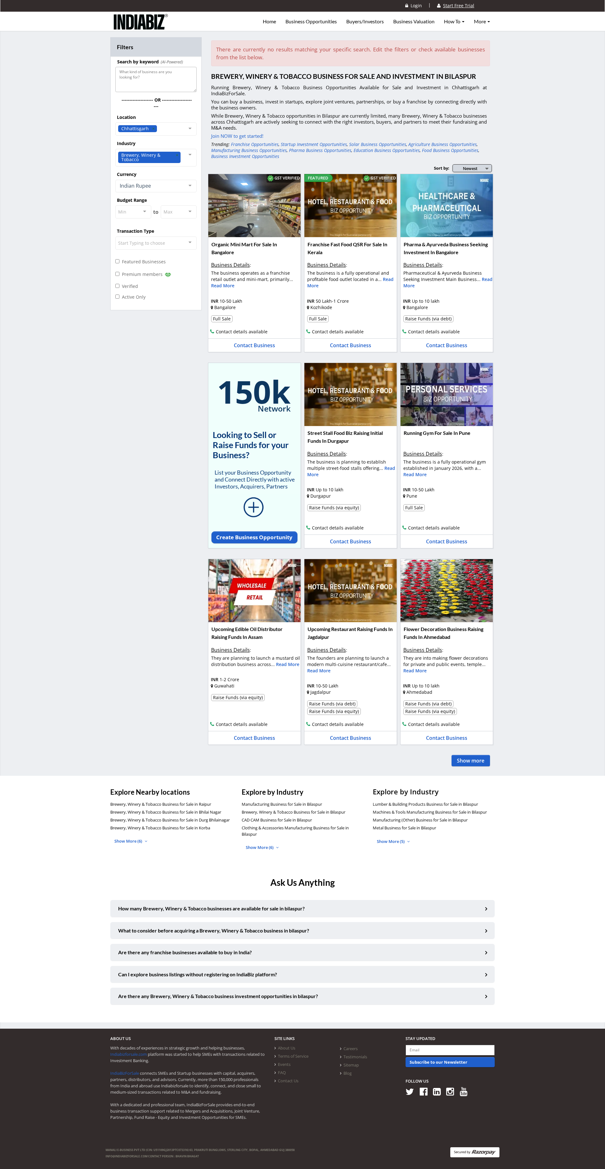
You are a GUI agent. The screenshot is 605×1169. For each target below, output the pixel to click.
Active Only (132, 297)
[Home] (141, 26)
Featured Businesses (142, 262)
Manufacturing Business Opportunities (249, 150)
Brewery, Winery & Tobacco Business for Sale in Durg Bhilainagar (170, 820)
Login (415, 6)
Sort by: (441, 168)
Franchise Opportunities (255, 144)
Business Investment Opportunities (245, 156)
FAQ (282, 1072)
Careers (350, 1048)
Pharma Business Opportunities (320, 150)
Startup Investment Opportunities (314, 144)
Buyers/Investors (365, 21)
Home (269, 21)
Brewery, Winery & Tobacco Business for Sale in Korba (160, 828)
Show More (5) (391, 841)
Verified (128, 286)
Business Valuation (414, 21)
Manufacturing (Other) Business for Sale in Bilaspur (420, 820)
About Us (286, 1048)
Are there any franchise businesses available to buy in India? (185, 952)
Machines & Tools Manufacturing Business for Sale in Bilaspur (430, 812)
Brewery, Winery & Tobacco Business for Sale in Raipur (160, 804)
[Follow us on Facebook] (426, 1092)
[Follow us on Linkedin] (439, 1092)
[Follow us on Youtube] (466, 1092)
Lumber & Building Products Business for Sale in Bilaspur (425, 804)
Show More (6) (128, 841)
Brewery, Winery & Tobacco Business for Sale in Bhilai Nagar (165, 812)
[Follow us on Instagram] (452, 1092)
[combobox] (156, 129)
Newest (470, 168)
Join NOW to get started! (237, 136)
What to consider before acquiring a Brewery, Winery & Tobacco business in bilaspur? (213, 930)
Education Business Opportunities (387, 150)
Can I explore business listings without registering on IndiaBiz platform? (197, 974)
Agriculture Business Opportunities (442, 144)
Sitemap (351, 1065)
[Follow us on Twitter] (412, 1092)
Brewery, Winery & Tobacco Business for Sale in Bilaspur (293, 812)
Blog (347, 1073)
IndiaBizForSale (124, 1073)
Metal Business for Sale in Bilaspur (404, 828)
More (480, 21)
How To (452, 21)
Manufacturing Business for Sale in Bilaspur (282, 804)
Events (284, 1064)
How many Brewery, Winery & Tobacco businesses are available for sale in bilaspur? (211, 908)
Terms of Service (293, 1056)
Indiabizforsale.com (128, 1054)
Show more (470, 760)
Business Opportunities (311, 21)
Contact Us (288, 1081)
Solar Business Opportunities (377, 144)
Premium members (141, 274)
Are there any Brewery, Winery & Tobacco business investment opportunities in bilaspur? (218, 996)
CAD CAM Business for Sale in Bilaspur (277, 820)
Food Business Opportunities (450, 150)
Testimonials (355, 1057)
